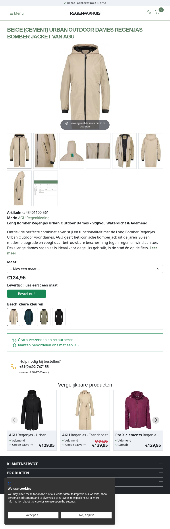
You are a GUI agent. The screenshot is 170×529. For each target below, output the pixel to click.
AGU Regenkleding (34, 217)
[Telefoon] (149, 12)
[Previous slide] (14, 420)
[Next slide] (155, 420)
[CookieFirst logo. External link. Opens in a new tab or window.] (9, 484)
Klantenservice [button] (22, 463)
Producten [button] (18, 472)
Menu (18, 13)
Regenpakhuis (85, 13)
